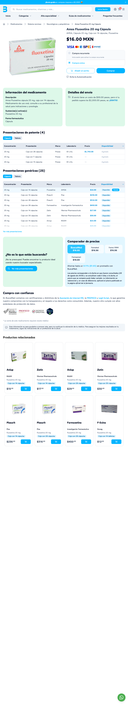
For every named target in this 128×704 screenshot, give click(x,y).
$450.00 (94, 205)
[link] (123, 9)
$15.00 (94, 221)
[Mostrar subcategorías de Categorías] (30, 16)
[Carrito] (119, 9)
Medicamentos (16, 24)
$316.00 (94, 200)
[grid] (64, 153)
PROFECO (91, 298)
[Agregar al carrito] (26, 389)
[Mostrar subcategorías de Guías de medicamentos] (93, 16)
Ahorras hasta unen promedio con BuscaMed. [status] (90, 267)
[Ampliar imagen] (32, 56)
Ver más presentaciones (12, 231)
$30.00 (94, 215)
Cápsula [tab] (7, 138)
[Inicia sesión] (115, 9)
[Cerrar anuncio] (125, 2)
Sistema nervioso (34, 24)
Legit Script (104, 298)
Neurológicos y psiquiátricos (58, 24)
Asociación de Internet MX (72, 298)
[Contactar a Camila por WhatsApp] (122, 697)
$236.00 (94, 195)
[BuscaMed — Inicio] (5, 9)
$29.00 (94, 226)
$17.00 (94, 210)
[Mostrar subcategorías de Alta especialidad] (58, 16)
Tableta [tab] (17, 138)
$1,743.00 (92, 152)
